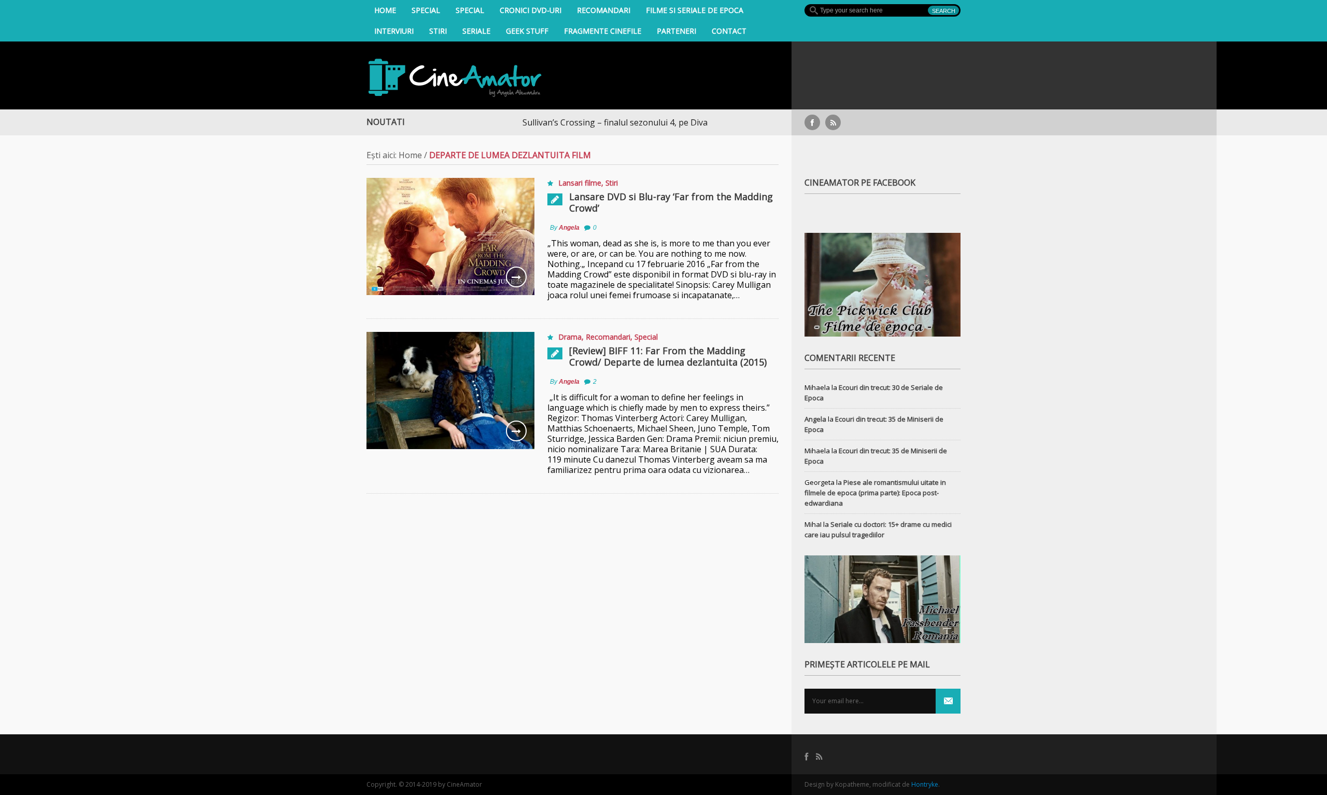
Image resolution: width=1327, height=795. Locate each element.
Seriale (476, 31)
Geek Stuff (527, 31)
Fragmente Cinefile (602, 31)
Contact (729, 31)
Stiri (438, 31)
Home (385, 10)
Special (426, 10)
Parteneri (676, 31)
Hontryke (924, 784)
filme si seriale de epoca (694, 10)
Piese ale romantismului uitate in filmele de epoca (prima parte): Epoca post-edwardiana (875, 493)
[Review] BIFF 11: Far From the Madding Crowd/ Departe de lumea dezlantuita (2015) (668, 356)
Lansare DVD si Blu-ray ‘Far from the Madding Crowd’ (671, 202)
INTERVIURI (394, 31)
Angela (569, 227)
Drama (570, 337)
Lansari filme (579, 183)
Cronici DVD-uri (530, 10)
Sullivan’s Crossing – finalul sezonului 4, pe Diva (588, 122)
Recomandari (603, 10)
